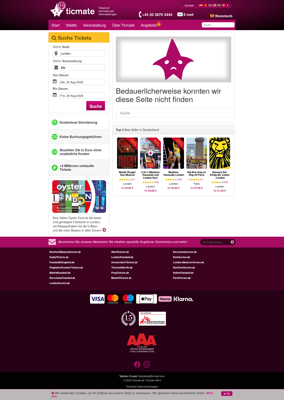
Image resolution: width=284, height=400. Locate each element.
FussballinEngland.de (62, 262)
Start (56, 25)
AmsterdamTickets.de (124, 262)
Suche (96, 106)
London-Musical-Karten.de (188, 262)
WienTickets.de (120, 252)
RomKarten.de (181, 257)
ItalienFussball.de (183, 272)
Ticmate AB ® (153, 380)
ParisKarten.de (182, 278)
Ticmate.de (138, 380)
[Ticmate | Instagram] (147, 364)
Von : (61, 75)
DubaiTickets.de (59, 257)
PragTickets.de (120, 272)
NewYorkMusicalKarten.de (65, 252)
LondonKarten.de (59, 283)
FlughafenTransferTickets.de (66, 267)
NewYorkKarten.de (184, 267)
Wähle (61, 47)
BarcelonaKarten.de (185, 252)
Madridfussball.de (59, 272)
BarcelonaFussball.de (62, 278)
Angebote (149, 25)
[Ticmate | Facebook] (137, 364)
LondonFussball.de (122, 257)
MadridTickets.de (121, 278)
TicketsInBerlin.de (122, 267)
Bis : (60, 88)
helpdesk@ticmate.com (151, 376)
